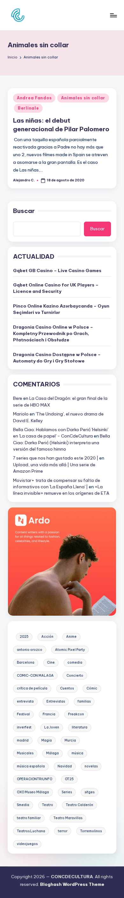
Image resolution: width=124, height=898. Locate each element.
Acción (47, 637)
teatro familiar (29, 818)
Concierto (74, 676)
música (77, 753)
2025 (24, 637)
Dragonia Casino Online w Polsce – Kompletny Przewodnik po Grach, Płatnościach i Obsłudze (53, 333)
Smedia (23, 805)
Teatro (47, 805)
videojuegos (27, 844)
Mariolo (21, 414)
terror (62, 831)
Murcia (70, 740)
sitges (89, 792)
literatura (79, 727)
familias (84, 701)
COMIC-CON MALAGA (35, 676)
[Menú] (113, 15)
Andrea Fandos (34, 97)
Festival (23, 714)
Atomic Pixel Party (70, 650)
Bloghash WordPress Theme (72, 884)
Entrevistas (55, 701)
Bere (17, 398)
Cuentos (67, 688)
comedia (74, 662)
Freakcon (76, 714)
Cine (51, 662)
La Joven (51, 727)
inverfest (24, 727)
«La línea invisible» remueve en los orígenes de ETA (61, 490)
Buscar (24, 211)
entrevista (25, 701)
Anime (71, 637)
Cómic (91, 688)
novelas (91, 766)
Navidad (65, 766)
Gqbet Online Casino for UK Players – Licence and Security (56, 288)
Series (67, 792)
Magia (46, 740)
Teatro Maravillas (67, 818)
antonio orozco (29, 650)
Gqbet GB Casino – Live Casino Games (57, 270)
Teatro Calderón (79, 805)
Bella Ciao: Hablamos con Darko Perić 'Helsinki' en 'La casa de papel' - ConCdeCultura (60, 433)
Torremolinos (91, 831)
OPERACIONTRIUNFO (34, 779)
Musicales (25, 753)
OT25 (69, 779)
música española (31, 766)
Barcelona (25, 662)
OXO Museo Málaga (33, 792)
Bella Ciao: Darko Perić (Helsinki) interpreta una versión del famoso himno (61, 442)
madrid (23, 740)
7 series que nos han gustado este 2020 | (55, 458)
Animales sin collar (83, 97)
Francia (49, 714)
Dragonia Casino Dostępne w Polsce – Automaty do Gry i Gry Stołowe (57, 358)
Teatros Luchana (31, 831)
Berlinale (28, 108)
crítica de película (32, 688)
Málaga (52, 753)
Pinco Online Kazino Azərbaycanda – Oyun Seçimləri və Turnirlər (61, 309)
